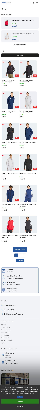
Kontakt (3, 325)
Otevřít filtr (20, 55)
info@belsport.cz (9, 305)
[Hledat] (30, 2)
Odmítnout (20, 406)
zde (33, 393)
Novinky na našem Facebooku (13, 314)
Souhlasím (20, 401)
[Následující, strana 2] (20, 255)
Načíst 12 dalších (20, 249)
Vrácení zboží (5, 338)
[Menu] (37, 3)
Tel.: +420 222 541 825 (11, 363)
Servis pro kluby (5, 333)
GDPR (2, 343)
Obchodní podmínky (6, 340)
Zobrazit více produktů (20, 45)
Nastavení (20, 397)
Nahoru (21, 260)
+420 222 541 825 (9, 310)
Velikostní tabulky (6, 327)
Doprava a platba (6, 330)
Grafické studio (5, 335)
